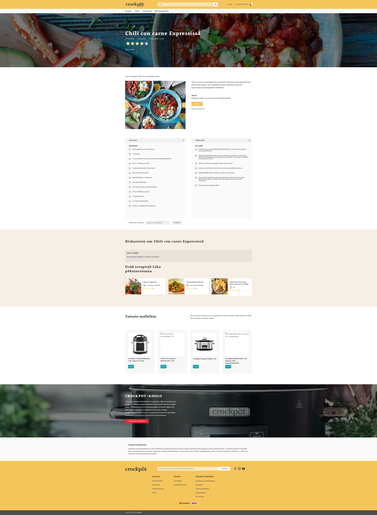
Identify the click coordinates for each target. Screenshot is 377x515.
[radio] (128, 44)
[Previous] (122, 347)
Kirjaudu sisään (242, 4)
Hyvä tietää (147, 11)
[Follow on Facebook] (235, 468)
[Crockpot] (135, 4)
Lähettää (176, 222)
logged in (140, 257)
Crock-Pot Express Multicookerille (218, 98)
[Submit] (216, 4)
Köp (131, 366)
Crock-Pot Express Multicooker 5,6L (168, 360)
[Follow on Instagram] (239, 468)
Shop (137, 11)
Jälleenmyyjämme (161, 11)
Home (127, 76)
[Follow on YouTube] (243, 468)
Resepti (128, 11)
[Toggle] (183, 140)
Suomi (230, 4)
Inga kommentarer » (198, 109)
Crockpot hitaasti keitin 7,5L (204, 359)
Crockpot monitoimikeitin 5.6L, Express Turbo (139, 360)
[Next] (254, 347)
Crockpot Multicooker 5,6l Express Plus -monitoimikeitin (236, 361)
